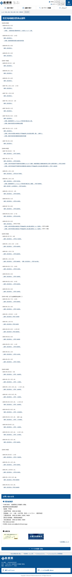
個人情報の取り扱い (16, 553)
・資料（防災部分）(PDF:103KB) (11, 316)
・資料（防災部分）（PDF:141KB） (12, 354)
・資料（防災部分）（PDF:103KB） (12, 309)
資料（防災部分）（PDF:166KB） (12, 442)
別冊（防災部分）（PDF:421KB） (30, 261)
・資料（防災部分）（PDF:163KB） (12, 464)
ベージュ (62, 1)
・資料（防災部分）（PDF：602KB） (12, 374)
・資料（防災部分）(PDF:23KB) (11, 324)
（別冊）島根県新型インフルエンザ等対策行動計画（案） (18, 121)
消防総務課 (26, 12)
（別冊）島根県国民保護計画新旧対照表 (14, 40)
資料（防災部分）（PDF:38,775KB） (13, 173)
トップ (2, 12)
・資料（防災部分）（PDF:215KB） (12, 472)
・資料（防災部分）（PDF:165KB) (11, 339)
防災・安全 (7, 12)
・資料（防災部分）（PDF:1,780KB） (12, 457)
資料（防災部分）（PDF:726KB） (12, 153)
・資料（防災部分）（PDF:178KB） (12, 362)
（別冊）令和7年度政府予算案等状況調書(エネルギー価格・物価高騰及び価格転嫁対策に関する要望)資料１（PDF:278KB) (34, 163)
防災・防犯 (13, 12)
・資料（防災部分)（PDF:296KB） (11, 331)
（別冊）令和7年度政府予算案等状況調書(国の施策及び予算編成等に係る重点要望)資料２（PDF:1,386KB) (30, 166)
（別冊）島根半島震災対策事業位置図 (13, 123)
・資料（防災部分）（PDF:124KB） (12, 291)
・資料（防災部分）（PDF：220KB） (12, 389)
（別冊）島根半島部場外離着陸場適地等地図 (15, 136)
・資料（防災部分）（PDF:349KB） (12, 301)
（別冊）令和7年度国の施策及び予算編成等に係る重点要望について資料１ (22, 226)
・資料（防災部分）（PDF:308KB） (12, 347)
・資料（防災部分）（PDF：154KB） (12, 397)
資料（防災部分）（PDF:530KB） (12, 193)
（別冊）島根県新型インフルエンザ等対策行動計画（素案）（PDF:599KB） (23, 183)
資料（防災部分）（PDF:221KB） (12, 216)
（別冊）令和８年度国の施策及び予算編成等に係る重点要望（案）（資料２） (23, 133)
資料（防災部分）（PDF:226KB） (12, 209)
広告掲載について (64, 542)
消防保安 (21, 12)
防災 (17, 12)
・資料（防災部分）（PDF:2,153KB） (12, 239)
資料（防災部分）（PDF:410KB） (12, 201)
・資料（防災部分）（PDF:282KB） (12, 254)
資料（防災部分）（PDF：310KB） (13, 434)
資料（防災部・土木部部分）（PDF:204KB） (15, 186)
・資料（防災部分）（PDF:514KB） (12, 269)
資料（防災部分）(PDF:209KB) (11, 487)
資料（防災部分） (8, 28)
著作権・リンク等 (28, 553)
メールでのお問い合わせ (47, 570)
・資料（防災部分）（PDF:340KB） (12, 284)
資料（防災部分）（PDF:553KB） (12, 161)
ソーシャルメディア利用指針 (55, 553)
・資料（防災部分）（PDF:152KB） (12, 276)
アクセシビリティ (40, 553)
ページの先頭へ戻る (37, 549)
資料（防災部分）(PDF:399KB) (11, 480)
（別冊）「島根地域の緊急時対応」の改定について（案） (18, 30)
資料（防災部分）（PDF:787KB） (12, 181)
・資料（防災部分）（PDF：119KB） (12, 382)
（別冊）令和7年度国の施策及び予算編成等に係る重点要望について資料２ (22, 229)
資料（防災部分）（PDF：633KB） (13, 404)
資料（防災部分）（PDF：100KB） (13, 427)
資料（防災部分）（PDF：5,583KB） (13, 412)
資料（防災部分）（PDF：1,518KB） (13, 419)
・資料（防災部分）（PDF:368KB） (12, 261)
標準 (63, 4)
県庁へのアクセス (10, 570)
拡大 (60, 4)
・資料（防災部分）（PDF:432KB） (12, 246)
